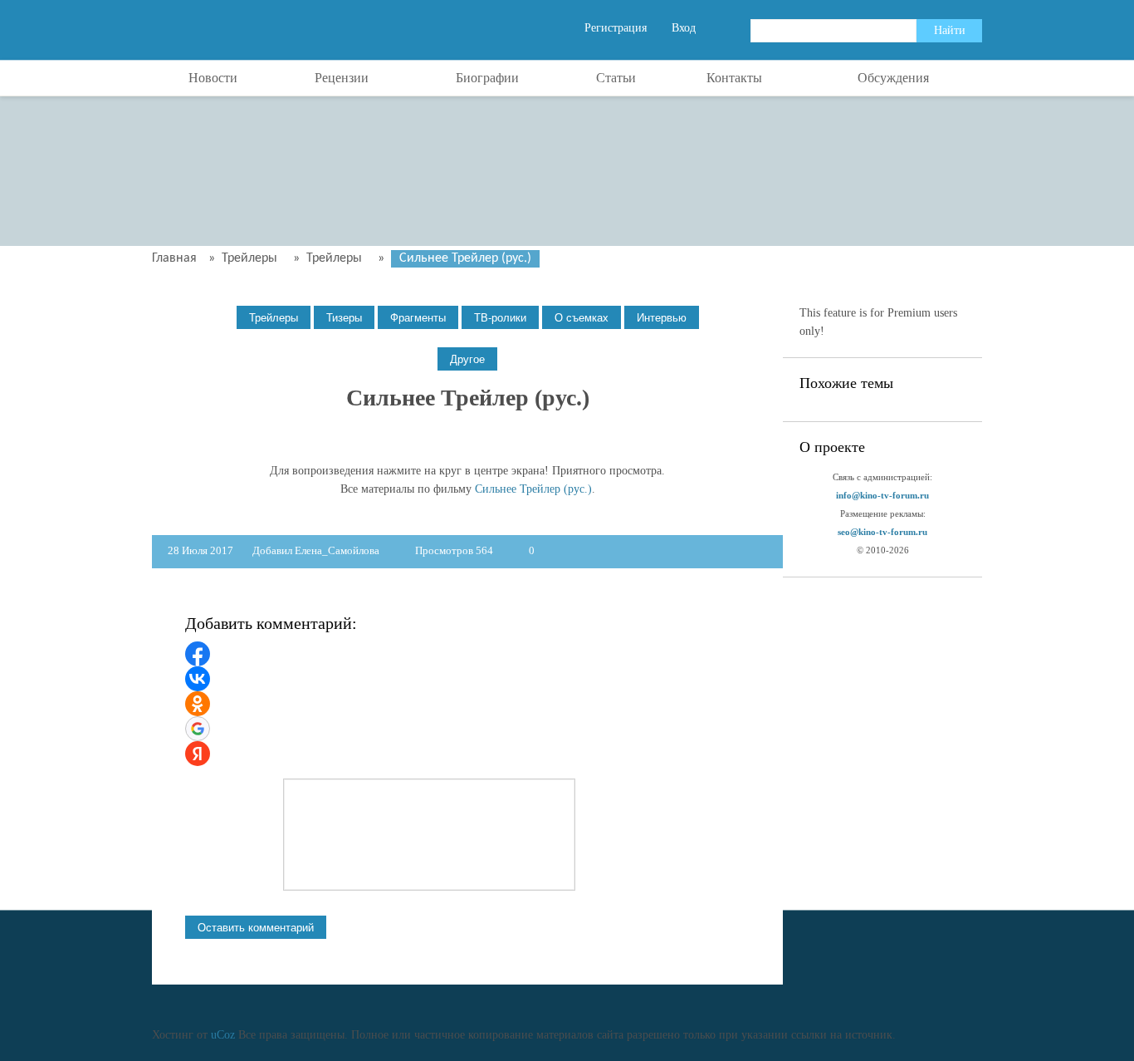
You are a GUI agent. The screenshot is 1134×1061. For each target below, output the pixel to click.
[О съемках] (581, 318)
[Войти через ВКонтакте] (197, 678)
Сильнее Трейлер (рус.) (533, 489)
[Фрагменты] (418, 318)
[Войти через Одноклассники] (197, 703)
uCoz (223, 1035)
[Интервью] (661, 318)
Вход (684, 28)
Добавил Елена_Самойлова (315, 550)
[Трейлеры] (273, 318)
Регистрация (615, 28)
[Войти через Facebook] (197, 653)
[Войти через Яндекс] (197, 753)
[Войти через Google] (197, 728)
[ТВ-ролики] (500, 318)
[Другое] (467, 359)
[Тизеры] (344, 318)
